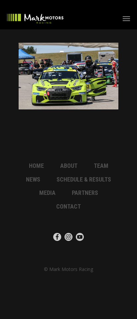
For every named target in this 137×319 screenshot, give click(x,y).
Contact (68, 206)
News (33, 179)
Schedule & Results (84, 179)
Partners (85, 192)
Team (101, 165)
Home (36, 165)
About (68, 165)
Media (47, 192)
